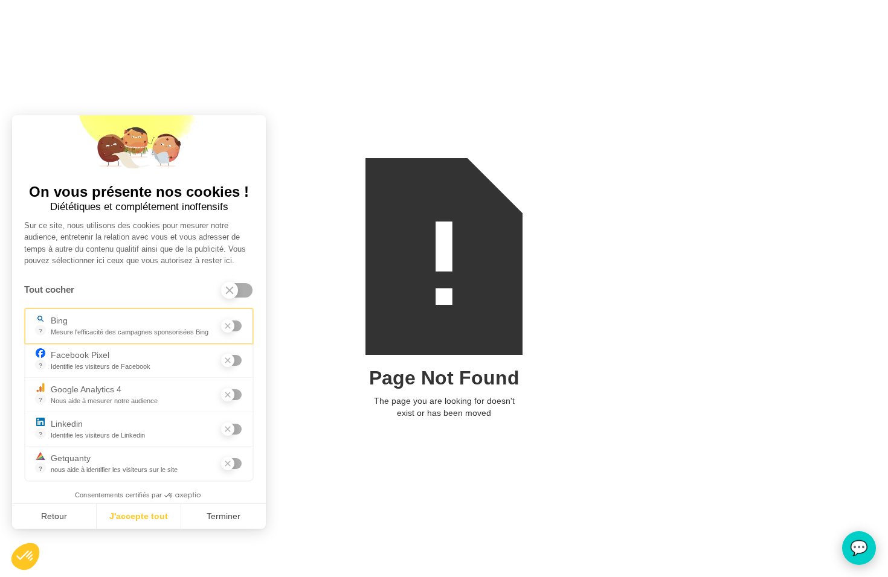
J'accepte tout (138, 516)
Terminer (223, 516)
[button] (25, 556)
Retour (54, 516)
